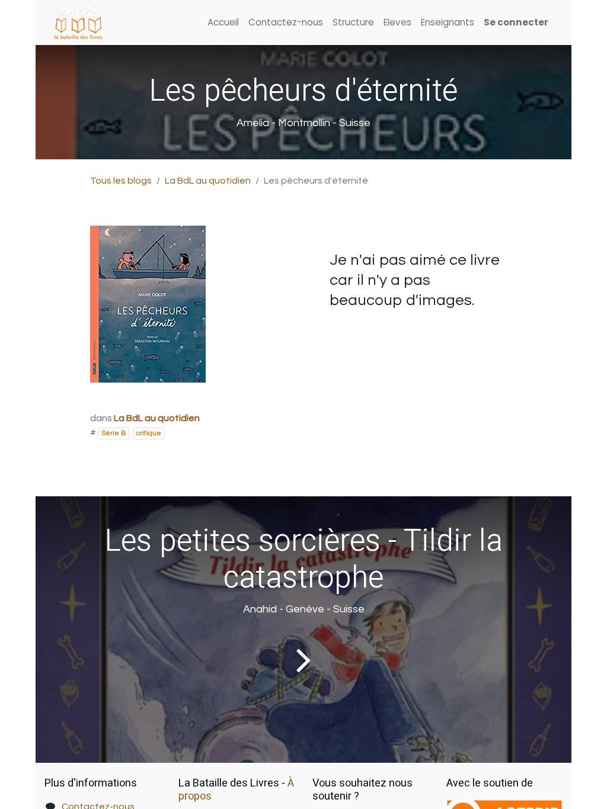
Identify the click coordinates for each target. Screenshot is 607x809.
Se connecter (516, 22)
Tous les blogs (121, 180)
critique (148, 433)
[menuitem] (223, 22)
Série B (113, 433)
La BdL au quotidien (208, 180)
